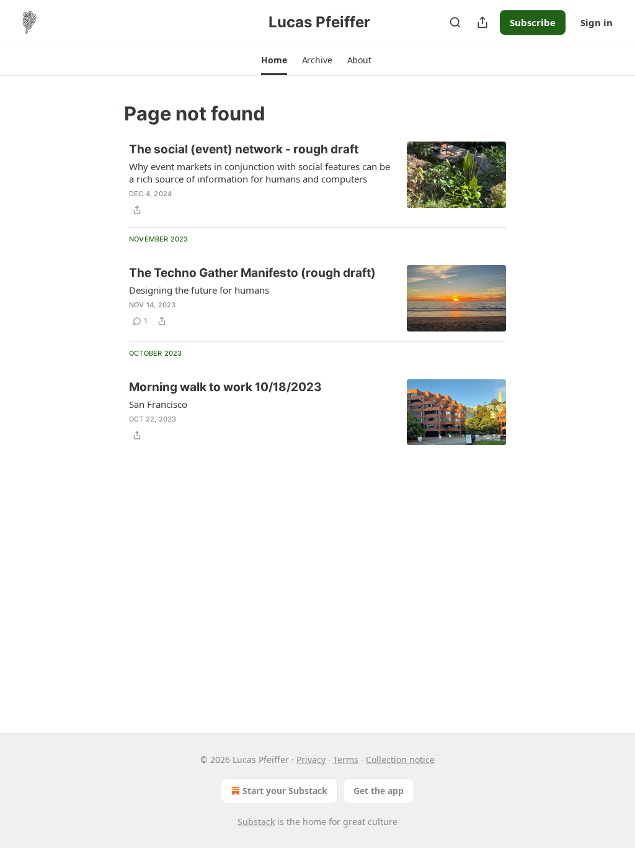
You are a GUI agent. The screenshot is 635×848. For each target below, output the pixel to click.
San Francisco (158, 404)
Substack (256, 822)
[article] (317, 179)
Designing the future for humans (199, 290)
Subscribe (533, 22)
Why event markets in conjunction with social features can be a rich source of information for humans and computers (259, 172)
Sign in (596, 22)
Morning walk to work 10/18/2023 (225, 387)
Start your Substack (284, 790)
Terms (345, 759)
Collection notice (400, 759)
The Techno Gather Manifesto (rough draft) (252, 273)
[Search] (455, 22)
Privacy (311, 759)
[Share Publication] (482, 22)
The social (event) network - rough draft (243, 149)
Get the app (378, 790)
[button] (274, 60)
